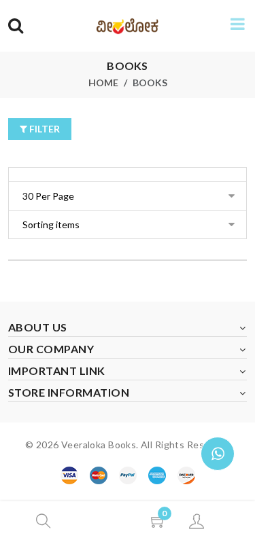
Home (103, 82)
